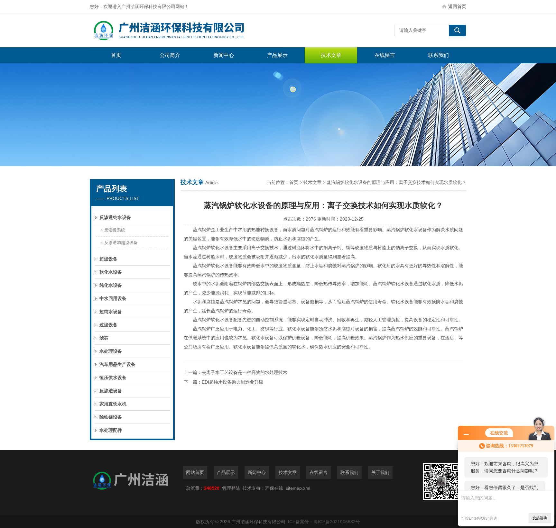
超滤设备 (108, 258)
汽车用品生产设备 (117, 364)
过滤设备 (108, 324)
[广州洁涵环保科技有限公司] (186, 30)
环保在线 (274, 488)
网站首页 (195, 472)
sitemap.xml (298, 488)
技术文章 (331, 55)
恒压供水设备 (112, 377)
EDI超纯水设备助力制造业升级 (232, 382)
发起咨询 (540, 518)
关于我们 (380, 472)
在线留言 (385, 55)
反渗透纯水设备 (115, 217)
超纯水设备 (110, 311)
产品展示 (277, 55)
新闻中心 (223, 55)
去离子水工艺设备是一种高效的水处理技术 (244, 372)
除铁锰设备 (110, 417)
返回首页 (457, 6)
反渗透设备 (110, 390)
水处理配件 (110, 430)
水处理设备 (110, 351)
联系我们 (438, 55)
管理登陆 (231, 488)
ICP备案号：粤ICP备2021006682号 (324, 521)
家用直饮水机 (112, 403)
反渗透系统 (114, 230)
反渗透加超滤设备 (121, 242)
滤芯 (103, 338)
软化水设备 (110, 272)
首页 (116, 55)
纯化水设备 (110, 285)
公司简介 (170, 55)
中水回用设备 (112, 298)
